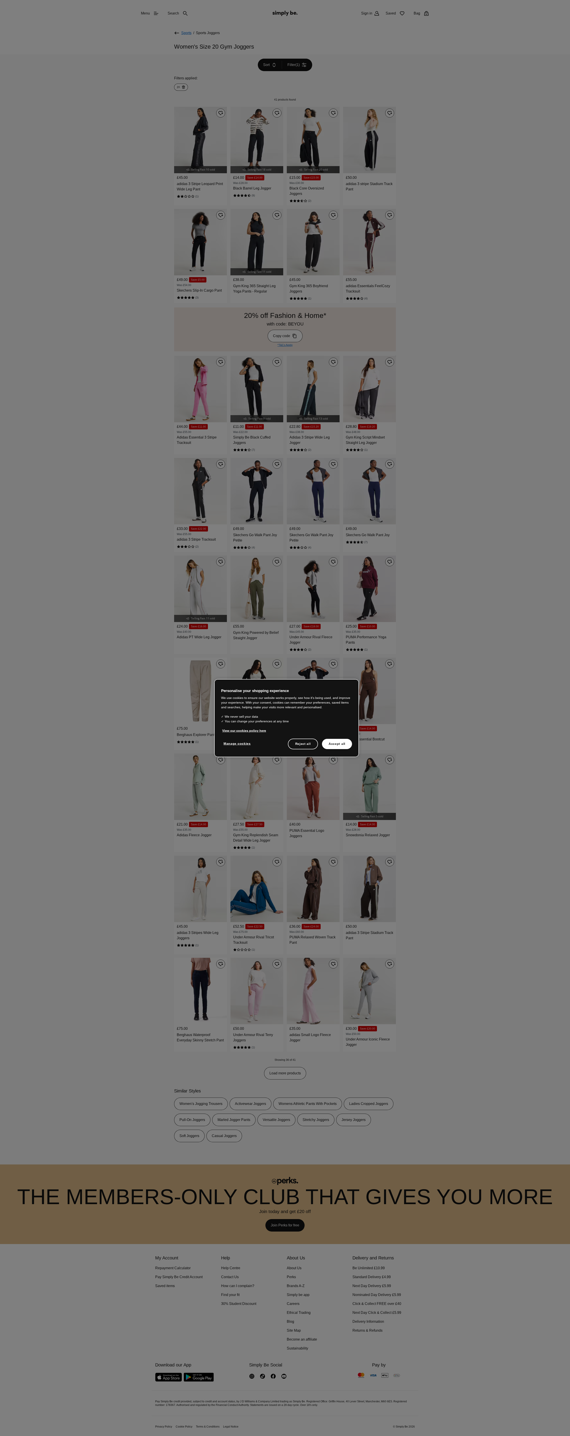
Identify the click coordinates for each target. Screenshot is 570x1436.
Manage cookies (236, 743)
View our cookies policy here (242, 730)
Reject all (302, 744)
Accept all (337, 744)
